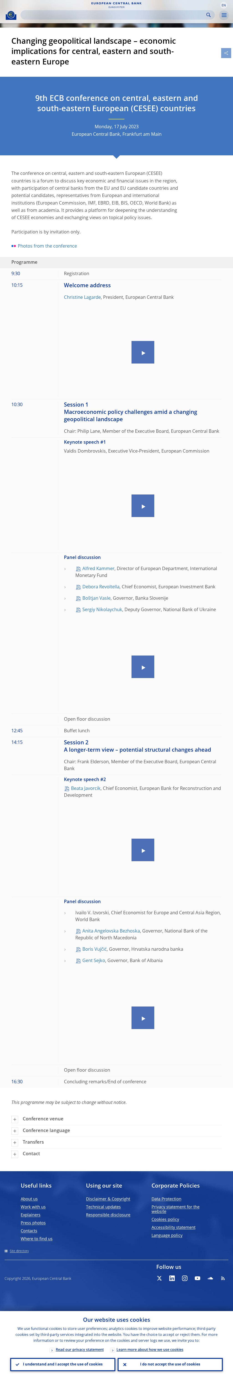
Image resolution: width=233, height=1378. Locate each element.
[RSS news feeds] (223, 1278)
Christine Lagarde (82, 297)
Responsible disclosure (108, 1215)
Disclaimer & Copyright (108, 1199)
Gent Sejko (93, 961)
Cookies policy (165, 1220)
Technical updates (103, 1207)
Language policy (167, 1236)
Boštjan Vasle (96, 598)
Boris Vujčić (94, 949)
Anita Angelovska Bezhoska (111, 931)
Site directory (19, 1251)
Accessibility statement (173, 1228)
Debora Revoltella (100, 587)
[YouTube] (197, 1278)
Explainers (31, 1215)
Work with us (33, 1207)
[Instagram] (184, 1278)
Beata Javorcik (86, 788)
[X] (159, 1278)
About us (29, 1199)
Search (208, 15)
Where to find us (37, 1239)
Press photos (33, 1223)
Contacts (29, 1231)
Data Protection (166, 1199)
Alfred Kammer (98, 569)
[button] (223, 5)
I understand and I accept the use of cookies (63, 1364)
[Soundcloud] (210, 1278)
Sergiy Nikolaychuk (102, 610)
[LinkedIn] (172, 1278)
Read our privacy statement (80, 1350)
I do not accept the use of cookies (170, 1364)
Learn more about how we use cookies (149, 1350)
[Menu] (224, 15)
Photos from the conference (47, 246)
